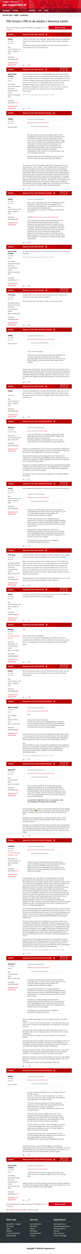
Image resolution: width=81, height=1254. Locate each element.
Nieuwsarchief (11, 1236)
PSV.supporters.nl (59, 1229)
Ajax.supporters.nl (60, 1224)
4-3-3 (16, 103)
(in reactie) (47, 113)
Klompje (10, 629)
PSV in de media (34, 21)
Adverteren (33, 1231)
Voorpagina (6, 10)
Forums (23, 10)
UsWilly (10, 119)
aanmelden (14, 2)
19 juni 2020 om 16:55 (49, 339)
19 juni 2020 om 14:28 (43, 122)
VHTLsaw (11, 964)
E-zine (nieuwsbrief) (13, 1233)
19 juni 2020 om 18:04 (42, 431)
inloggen (6, 2)
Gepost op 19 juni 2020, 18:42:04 (33, 290)
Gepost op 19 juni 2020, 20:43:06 (33, 421)
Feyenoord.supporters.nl (62, 1226)
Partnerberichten (35, 1233)
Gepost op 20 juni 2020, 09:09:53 (33, 625)
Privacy (32, 1229)
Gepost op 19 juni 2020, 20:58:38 (33, 484)
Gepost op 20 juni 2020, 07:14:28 (33, 590)
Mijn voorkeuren (59, 1233)
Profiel (46, 10)
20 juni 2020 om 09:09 (42, 711)
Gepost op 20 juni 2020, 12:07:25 (33, 701)
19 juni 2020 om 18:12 (53, 217)
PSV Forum (13, 21)
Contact (32, 1236)
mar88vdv (11, 846)
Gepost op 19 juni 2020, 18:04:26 (33, 34)
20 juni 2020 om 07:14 (42, 1169)
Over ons (34, 1220)
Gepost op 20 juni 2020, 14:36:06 (33, 1070)
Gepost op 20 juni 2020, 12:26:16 (33, 764)
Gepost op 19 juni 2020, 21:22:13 (33, 550)
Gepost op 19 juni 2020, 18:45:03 (33, 330)
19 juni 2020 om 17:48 (49, 850)
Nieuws (15, 10)
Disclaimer (33, 1226)
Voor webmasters (36, 1224)
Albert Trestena (13, 707)
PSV (13, 41)
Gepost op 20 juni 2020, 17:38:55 (33, 1159)
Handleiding (24, 15)
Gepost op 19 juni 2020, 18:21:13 (33, 113)
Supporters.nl (59, 1220)
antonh (10, 39)
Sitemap (56, 1231)
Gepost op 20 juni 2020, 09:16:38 (33, 666)
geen (16, 59)
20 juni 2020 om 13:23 (42, 1080)
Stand (8, 1229)
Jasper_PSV (30, 122)
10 (11, 30)
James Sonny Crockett (37, 217)
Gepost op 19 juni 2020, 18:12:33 (33, 69)
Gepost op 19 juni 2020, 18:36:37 (33, 247)
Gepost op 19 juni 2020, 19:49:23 (33, 386)
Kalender (9, 1231)
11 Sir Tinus (11, 295)
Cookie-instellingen (60, 1236)
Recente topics (8, 15)
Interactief (32, 10)
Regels (16, 15)
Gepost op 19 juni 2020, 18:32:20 (33, 193)
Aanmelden (10, 1224)
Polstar (10, 391)
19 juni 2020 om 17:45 (49, 773)
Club (39, 10)
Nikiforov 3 (11, 427)
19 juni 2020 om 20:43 (43, 497)
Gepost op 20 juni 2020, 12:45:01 (33, 840)
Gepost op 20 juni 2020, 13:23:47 (33, 958)
